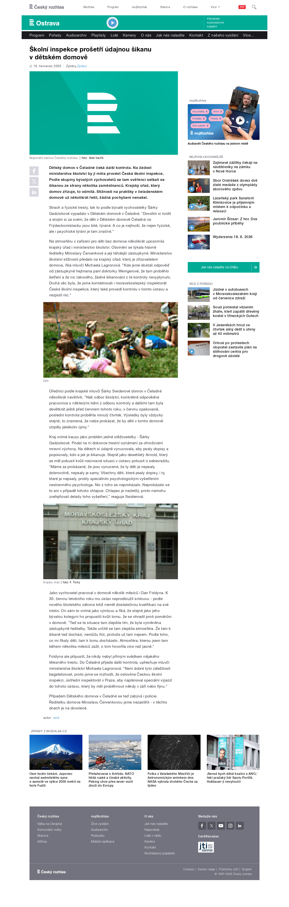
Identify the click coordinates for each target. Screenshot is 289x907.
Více (248, 35)
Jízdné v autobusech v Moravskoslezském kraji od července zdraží (235, 293)
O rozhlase (190, 7)
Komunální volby (49, 830)
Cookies (188, 869)
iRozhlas (88, 7)
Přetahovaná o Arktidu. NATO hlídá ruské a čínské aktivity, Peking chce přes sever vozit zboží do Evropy (111, 779)
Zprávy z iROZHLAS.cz (49, 731)
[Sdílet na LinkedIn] (34, 192)
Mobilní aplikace (102, 841)
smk (56, 718)
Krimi (216, 111)
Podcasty (98, 835)
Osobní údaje (206, 869)
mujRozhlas (139, 7)
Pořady (55, 35)
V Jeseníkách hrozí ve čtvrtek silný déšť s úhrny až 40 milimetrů (234, 329)
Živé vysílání (198, 125)
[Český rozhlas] (46, 7)
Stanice (165, 7)
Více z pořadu (201, 284)
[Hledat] (254, 7)
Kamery (212, 26)
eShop (42, 841)
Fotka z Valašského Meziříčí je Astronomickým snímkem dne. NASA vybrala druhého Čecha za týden (173, 779)
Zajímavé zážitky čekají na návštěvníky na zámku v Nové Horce (235, 166)
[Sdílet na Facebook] (34, 170)
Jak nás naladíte (170, 35)
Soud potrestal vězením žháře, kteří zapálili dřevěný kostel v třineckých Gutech (236, 311)
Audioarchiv (215, 22)
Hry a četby (198, 111)
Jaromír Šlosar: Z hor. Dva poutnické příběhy (235, 221)
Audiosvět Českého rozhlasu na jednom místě (218, 143)
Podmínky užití (228, 869)
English (247, 869)
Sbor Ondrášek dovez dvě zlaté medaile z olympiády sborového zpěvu (235, 184)
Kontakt (196, 35)
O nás (146, 35)
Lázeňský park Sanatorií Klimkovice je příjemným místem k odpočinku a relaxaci (233, 204)
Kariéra (149, 841)
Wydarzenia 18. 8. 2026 (233, 237)
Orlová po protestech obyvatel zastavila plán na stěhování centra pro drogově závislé (235, 349)
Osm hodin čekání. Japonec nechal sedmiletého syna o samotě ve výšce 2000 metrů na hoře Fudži (55, 779)
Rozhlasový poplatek (159, 853)
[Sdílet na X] (34, 181)
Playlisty (98, 35)
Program (113, 7)
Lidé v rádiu (152, 835)
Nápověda (151, 830)
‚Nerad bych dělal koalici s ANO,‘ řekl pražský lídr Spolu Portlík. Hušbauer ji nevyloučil (232, 777)
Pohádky (197, 118)
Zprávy (82, 66)
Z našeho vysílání (223, 35)
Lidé (114, 35)
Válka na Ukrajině (49, 824)
